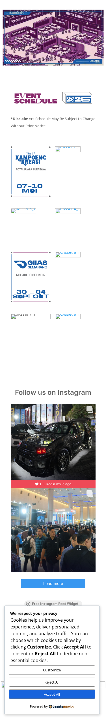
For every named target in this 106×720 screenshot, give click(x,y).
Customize (52, 670)
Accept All (52, 694)
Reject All (51, 682)
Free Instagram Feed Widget (55, 604)
